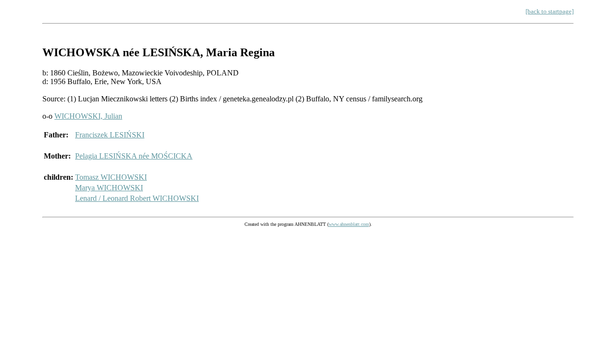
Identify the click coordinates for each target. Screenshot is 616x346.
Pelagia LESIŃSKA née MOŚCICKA (133, 156)
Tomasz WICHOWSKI (111, 177)
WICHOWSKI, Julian (88, 116)
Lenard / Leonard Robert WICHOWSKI (137, 198)
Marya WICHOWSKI (109, 188)
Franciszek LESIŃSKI (109, 135)
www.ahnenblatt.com (349, 224)
